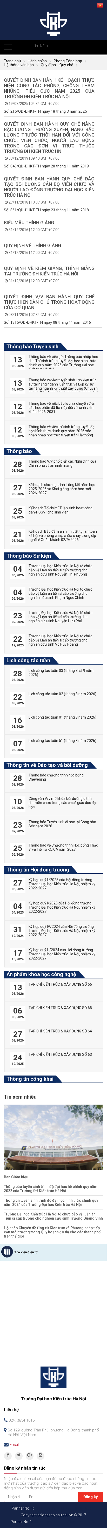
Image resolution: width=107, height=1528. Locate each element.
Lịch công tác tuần (28, 660)
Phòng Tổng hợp (68, 61)
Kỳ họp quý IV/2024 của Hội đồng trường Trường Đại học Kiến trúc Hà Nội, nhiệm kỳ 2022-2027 (62, 930)
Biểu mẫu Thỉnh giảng (29, 222)
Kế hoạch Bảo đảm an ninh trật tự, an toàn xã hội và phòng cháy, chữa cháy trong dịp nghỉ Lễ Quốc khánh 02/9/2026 (63, 535)
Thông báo (19, 451)
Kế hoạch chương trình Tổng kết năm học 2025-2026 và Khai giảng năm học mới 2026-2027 (62, 489)
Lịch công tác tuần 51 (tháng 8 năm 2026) (62, 741)
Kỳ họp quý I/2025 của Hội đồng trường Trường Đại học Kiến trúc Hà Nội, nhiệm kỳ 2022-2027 (62, 907)
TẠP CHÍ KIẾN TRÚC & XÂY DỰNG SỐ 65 (60, 1008)
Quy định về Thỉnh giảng (32, 245)
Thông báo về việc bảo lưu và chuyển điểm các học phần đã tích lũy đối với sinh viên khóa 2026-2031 (63, 407)
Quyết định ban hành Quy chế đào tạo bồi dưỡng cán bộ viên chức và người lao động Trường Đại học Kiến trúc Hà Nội (49, 187)
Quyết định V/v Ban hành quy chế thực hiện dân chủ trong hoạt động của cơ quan (49, 302)
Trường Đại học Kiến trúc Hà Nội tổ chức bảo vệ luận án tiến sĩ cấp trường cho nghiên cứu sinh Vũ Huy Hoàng (60, 640)
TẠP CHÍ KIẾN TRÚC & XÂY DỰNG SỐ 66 (60, 984)
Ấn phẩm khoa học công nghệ (41, 974)
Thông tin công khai (30, 1079)
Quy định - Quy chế (57, 65)
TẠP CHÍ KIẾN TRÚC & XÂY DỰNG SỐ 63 (60, 1054)
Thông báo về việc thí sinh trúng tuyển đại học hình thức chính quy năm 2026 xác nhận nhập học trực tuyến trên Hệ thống (62, 431)
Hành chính (37, 61)
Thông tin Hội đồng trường (37, 870)
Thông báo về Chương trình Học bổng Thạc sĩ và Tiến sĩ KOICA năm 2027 (63, 847)
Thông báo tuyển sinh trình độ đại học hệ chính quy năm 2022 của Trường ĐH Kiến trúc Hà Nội (50, 1189)
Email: (14, 1444)
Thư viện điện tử (25, 1252)
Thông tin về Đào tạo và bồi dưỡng (47, 765)
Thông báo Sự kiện (28, 556)
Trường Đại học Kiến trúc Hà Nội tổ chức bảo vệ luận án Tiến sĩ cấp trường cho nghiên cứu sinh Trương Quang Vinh (53, 1216)
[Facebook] (8, 1456)
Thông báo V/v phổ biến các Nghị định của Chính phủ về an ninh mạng (62, 463)
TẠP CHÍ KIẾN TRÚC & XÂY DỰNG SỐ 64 (60, 1031)
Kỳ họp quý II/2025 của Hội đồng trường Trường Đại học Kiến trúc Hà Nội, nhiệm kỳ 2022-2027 (62, 884)
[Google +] (30, 1456)
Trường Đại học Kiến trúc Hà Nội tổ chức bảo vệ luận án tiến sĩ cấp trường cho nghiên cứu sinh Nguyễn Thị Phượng (60, 570)
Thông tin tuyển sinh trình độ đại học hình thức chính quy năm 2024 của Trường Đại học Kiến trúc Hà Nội (51, 1202)
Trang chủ (12, 61)
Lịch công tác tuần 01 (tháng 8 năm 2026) (62, 717)
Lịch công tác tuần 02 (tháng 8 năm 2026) (62, 694)
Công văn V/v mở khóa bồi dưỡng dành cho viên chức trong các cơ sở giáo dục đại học (63, 802)
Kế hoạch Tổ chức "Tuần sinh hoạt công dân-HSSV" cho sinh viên (60, 510)
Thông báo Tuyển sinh (32, 346)
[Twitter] (19, 1456)
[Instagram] (40, 1456)
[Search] (94, 45)
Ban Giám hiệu (16, 1177)
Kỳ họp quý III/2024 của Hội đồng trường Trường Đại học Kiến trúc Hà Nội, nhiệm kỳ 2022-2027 (62, 954)
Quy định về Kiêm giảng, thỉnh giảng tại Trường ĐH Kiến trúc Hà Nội (49, 271)
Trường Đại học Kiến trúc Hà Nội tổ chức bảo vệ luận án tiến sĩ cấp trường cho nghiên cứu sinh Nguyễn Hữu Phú (60, 617)
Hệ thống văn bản (19, 65)
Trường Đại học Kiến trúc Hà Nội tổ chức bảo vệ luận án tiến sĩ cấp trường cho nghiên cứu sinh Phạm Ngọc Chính (60, 593)
